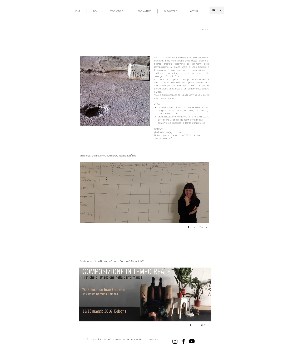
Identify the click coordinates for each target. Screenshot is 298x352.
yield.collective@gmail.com (168, 132)
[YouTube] (191, 341)
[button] (112, 198)
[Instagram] (175, 341)
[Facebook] (183, 341)
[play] (188, 226)
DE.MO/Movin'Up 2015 (192, 94)
